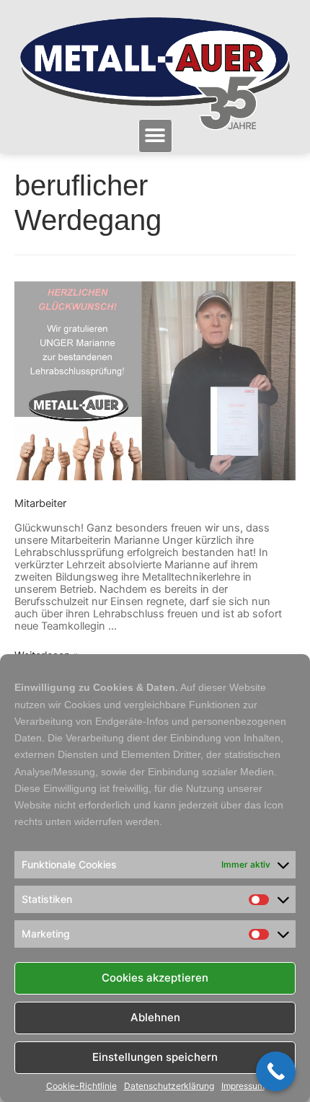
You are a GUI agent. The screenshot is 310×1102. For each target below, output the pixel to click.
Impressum (243, 1086)
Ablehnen (155, 1017)
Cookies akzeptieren (155, 977)
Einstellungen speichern (155, 1057)
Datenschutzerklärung (169, 1086)
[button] (155, 136)
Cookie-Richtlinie (81, 1086)
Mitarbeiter (40, 503)
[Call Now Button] (276, 1071)
